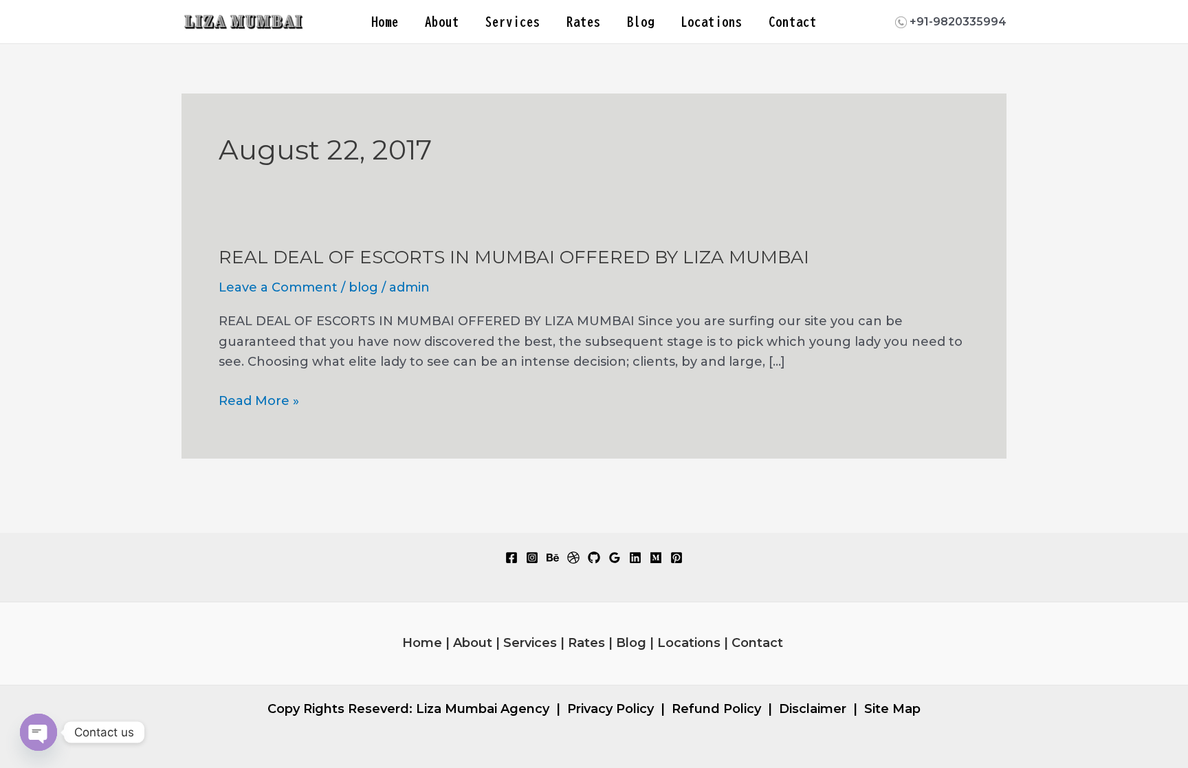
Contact (793, 21)
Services (512, 21)
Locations (711, 21)
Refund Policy (716, 708)
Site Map (892, 708)
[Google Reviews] (614, 557)
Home (385, 21)
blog (363, 287)
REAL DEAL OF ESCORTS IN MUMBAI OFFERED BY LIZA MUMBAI (514, 257)
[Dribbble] (573, 557)
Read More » (259, 402)
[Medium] (656, 557)
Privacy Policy (610, 708)
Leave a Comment (278, 287)
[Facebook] (511, 557)
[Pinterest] (676, 557)
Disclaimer (812, 708)
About (442, 21)
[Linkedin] (635, 557)
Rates (583, 21)
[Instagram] (532, 557)
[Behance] (553, 557)
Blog (640, 21)
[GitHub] (594, 557)
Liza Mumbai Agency (482, 708)
